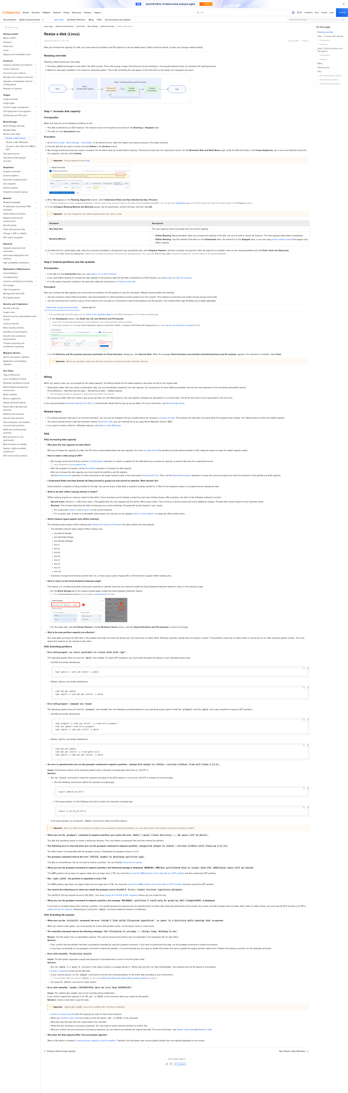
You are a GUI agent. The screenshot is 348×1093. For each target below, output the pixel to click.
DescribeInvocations (182, 475)
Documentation (9, 19)
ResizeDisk (91, 468)
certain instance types (282, 239)
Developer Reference (76, 19)
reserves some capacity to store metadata (96, 1040)
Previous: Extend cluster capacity (61, 1051)
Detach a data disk (185, 1029)
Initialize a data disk (126, 281)
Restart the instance (101, 524)
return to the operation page (98, 314)
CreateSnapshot (96, 461)
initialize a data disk (70, 1018)
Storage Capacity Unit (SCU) (80, 403)
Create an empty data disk (63, 1014)
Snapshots (180, 203)
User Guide (59, 19)
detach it (73, 509)
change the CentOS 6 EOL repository (121, 895)
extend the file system (132, 862)
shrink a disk (107, 421)
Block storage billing (175, 403)
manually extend (150, 450)
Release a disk (205, 1029)
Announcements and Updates (117, 19)
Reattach (118, 524)
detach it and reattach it (144, 513)
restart (170, 277)
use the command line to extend (179, 325)
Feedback (181, 1064)
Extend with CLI (150, 475)
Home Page (48, 26)
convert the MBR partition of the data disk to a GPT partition (157, 873)
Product (305, 40)
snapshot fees (80, 464)
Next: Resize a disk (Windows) (292, 1051)
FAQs (99, 19)
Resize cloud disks (107, 26)
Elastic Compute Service (29, 19)
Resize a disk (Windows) (110, 425)
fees (88, 160)
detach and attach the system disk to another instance (124, 978)
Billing (91, 19)
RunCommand (65, 475)
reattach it (86, 509)
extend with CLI (100, 594)
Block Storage (93, 26)
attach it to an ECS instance (103, 274)
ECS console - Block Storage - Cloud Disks (72, 142)
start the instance (184, 277)
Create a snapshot (59, 970)
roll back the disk (167, 417)
